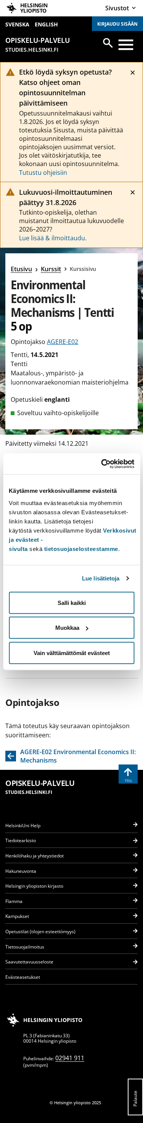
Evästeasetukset (22, 977)
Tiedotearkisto (20, 840)
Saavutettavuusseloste (29, 961)
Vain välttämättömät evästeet (72, 652)
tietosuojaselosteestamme (81, 548)
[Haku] (108, 43)
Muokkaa (67, 627)
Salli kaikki (72, 602)
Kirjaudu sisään (117, 24)
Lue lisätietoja (101, 578)
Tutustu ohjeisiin (43, 172)
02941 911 (69, 1058)
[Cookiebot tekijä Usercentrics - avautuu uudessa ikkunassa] (101, 464)
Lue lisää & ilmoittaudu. (53, 238)
